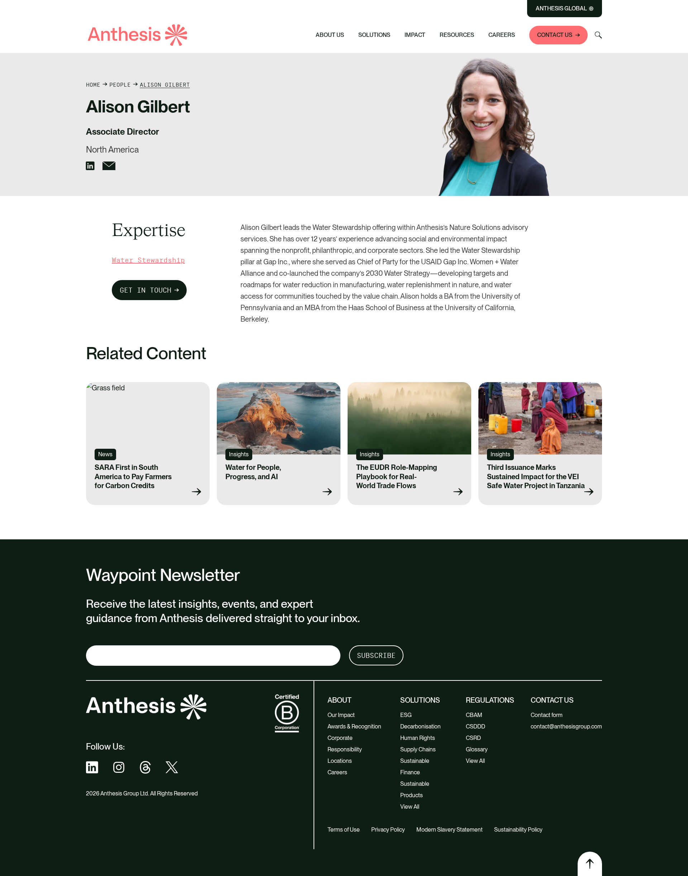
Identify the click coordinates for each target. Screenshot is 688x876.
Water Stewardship (148, 260)
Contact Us (554, 35)
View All (409, 806)
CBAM (474, 715)
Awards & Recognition (354, 726)
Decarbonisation (420, 726)
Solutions (374, 35)
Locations (340, 760)
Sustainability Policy (518, 829)
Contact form (547, 715)
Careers (501, 35)
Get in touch (145, 290)
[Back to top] (590, 864)
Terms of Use (344, 829)
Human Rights (417, 738)
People (120, 85)
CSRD (473, 738)
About (340, 700)
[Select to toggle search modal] (598, 35)
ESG (406, 715)
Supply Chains (418, 749)
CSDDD (475, 726)
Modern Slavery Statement (449, 829)
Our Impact (341, 715)
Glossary (477, 749)
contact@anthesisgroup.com (566, 726)
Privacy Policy (388, 829)
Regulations (490, 700)
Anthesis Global (561, 8)
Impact (415, 35)
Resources (457, 35)
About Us (330, 35)
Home (93, 85)
